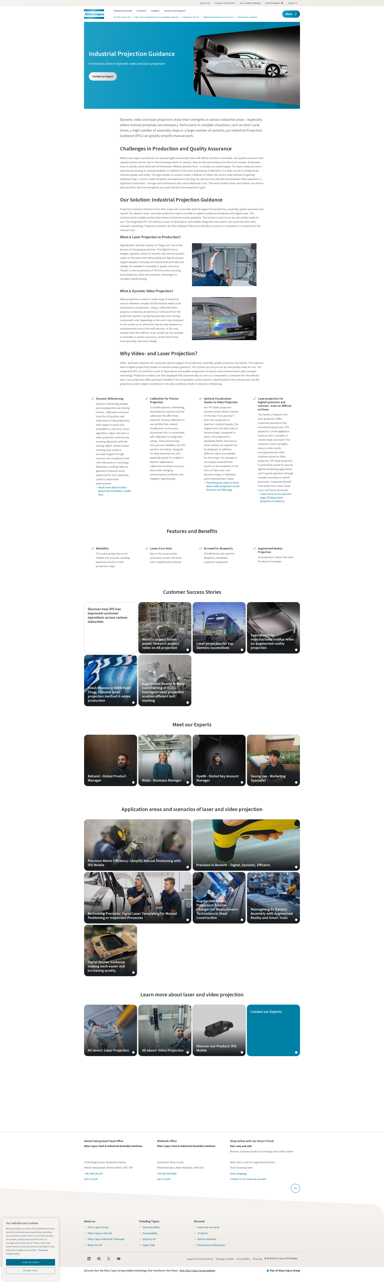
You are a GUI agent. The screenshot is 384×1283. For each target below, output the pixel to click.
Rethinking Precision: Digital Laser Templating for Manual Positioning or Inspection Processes (137, 897)
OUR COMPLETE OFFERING (250, 3)
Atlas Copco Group (98, 1227)
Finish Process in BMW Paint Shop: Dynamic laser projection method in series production (110, 680)
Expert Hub (148, 1245)
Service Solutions (206, 1239)
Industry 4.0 (149, 1239)
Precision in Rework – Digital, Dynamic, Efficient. (246, 845)
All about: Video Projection (164, 1030)
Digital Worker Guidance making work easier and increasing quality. (110, 950)
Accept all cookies (30, 1262)
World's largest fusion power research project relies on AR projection (164, 627)
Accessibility (243, 1259)
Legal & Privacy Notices (200, 1259)
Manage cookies (225, 1259)
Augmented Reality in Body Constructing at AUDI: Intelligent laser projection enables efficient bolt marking (164, 680)
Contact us (205, 3)
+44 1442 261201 (93, 1173)
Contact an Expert (102, 76)
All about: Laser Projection (110, 1030)
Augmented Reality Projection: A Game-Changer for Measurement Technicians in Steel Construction (219, 897)
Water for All (95, 1245)
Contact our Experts (273, 1030)
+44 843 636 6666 (167, 1173)
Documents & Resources (211, 1245)
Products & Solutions (225, 3)
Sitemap (257, 1259)
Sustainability (150, 1233)
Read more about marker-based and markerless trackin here (114, 491)
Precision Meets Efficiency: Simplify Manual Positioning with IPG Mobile (137, 845)
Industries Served (123, 10)
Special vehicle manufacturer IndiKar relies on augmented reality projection (273, 627)
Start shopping (238, 1173)
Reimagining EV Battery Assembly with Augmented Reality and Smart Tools (273, 897)
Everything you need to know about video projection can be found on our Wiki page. (222, 486)
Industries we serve (208, 1227)
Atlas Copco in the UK (100, 1233)
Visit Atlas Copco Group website (197, 1270)
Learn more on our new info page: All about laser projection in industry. (275, 497)
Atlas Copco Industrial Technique (106, 1239)
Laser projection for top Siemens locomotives (219, 627)
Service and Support (175, 10)
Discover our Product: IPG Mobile (219, 1030)
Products (141, 10)
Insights (155, 10)
